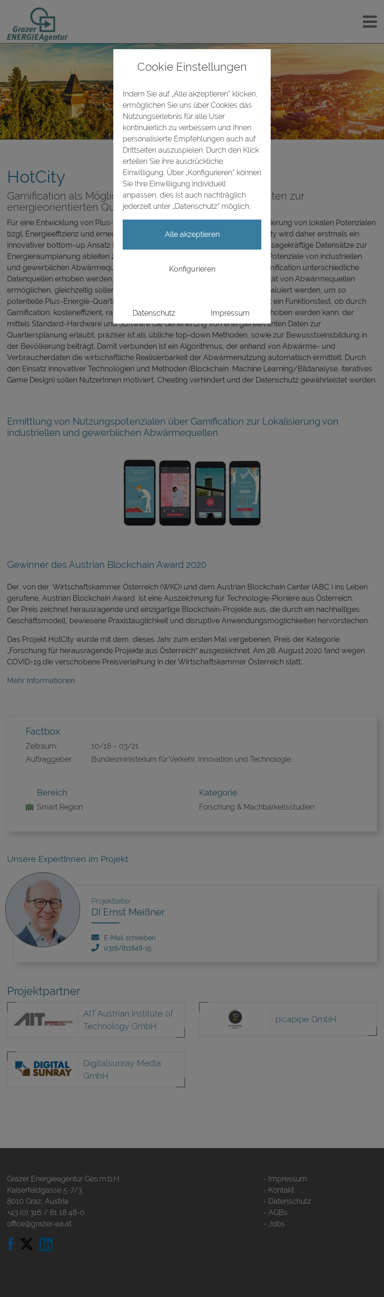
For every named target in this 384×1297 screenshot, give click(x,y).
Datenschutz (154, 313)
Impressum (230, 313)
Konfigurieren (192, 269)
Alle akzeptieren (192, 234)
